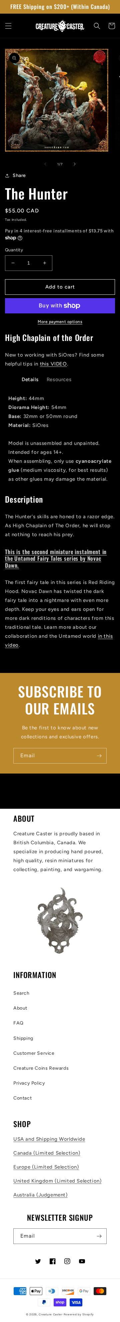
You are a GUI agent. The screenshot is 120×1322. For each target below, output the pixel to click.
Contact (22, 1098)
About (20, 1008)
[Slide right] (74, 164)
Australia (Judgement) (40, 1195)
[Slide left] (45, 164)
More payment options (60, 321)
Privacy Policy (29, 1083)
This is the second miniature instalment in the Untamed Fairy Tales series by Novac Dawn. (56, 558)
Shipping (23, 1038)
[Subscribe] (99, 756)
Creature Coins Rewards (41, 1068)
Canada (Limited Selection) (46, 1153)
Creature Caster (51, 1314)
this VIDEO (53, 364)
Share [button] (19, 175)
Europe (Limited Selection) (46, 1167)
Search (21, 993)
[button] (8, 26)
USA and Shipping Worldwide (49, 1139)
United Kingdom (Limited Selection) (57, 1181)
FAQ (18, 1023)
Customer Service (34, 1053)
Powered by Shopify (79, 1314)
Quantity (14, 249)
